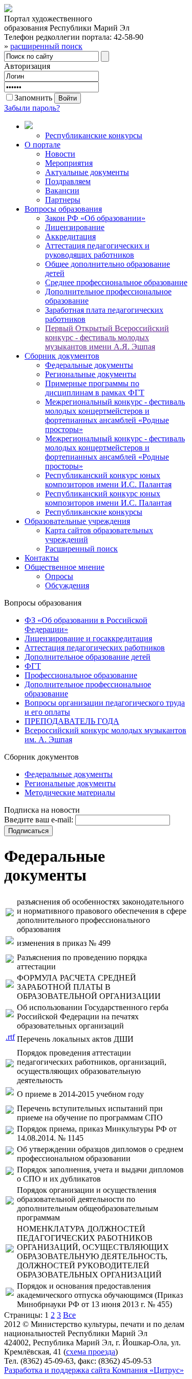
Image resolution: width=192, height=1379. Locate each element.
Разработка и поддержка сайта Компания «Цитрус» (94, 1370)
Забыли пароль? (32, 108)
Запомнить (33, 97)
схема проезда (90, 1351)
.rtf (10, 1037)
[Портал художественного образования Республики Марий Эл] (8, 9)
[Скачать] (10, 913)
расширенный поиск (46, 46)
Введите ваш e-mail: (38, 819)
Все (69, 1315)
